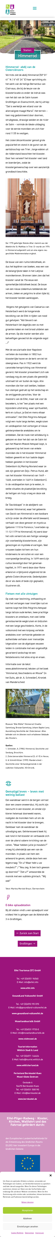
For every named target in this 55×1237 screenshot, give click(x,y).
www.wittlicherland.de (28, 1065)
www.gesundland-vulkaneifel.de (27, 1013)
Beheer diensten (28, 1202)
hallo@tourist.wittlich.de (31, 1059)
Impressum (39, 1233)
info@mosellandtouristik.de (31, 1032)
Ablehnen (27, 1218)
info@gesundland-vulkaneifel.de (31, 1007)
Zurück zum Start (29, 933)
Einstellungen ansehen (27, 1226)
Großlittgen (26, 943)
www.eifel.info (28, 988)
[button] (50, 1175)
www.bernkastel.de (27, 1098)
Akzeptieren (27, 1210)
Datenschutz (29, 1233)
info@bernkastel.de (31, 1093)
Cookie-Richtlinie (17, 1233)
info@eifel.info (31, 982)
